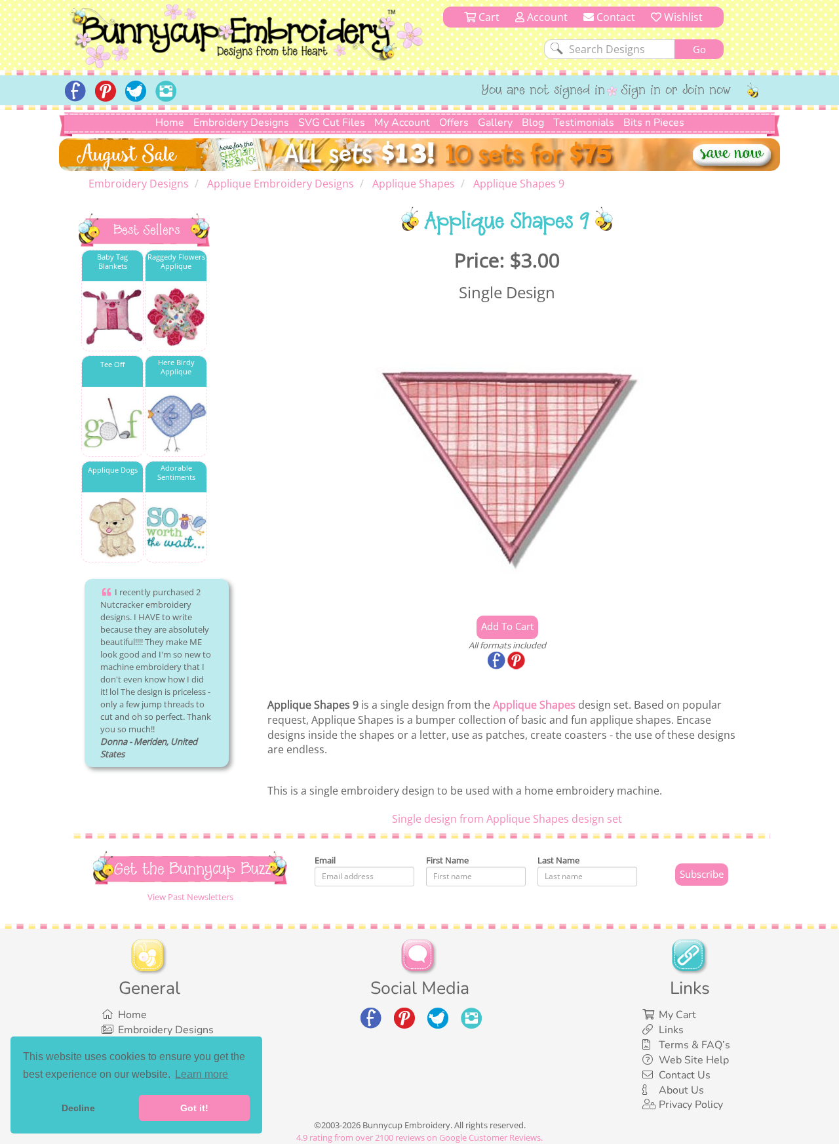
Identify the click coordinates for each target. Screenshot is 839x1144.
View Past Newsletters (190, 897)
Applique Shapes (534, 705)
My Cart (677, 1015)
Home (169, 122)
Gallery (495, 122)
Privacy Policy (691, 1104)
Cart (487, 17)
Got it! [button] (194, 1108)
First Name (447, 860)
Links (671, 1030)
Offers (454, 122)
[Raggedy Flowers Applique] (176, 316)
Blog (533, 122)
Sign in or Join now (676, 91)
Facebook (497, 661)
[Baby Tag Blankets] (112, 316)
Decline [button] (78, 1108)
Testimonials (583, 122)
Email (325, 860)
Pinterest (517, 661)
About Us (681, 1090)
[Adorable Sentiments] (176, 528)
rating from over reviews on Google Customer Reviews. (419, 1137)
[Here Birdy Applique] (176, 422)
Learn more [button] (201, 1074)
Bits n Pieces (653, 122)
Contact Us (685, 1075)
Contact (614, 17)
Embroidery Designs (241, 122)
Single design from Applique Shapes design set (507, 819)
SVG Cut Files (331, 122)
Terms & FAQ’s (694, 1045)
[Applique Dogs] (112, 528)
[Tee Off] (112, 422)
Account (546, 17)
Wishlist (682, 17)
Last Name (558, 860)
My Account (402, 122)
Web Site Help (694, 1060)
